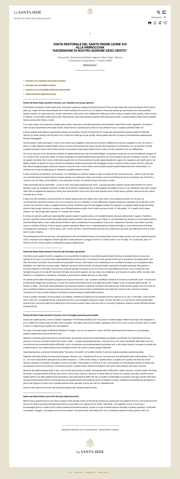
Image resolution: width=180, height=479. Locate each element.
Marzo (47, 18)
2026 (39, 18)
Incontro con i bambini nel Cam (40, 80)
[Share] (165, 23)
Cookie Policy (90, 472)
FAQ (70, 472)
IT (90, 33)
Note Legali (78, 472)
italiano (157, 18)
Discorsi (31, 18)
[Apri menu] (164, 12)
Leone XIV (19, 18)
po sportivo (60, 80)
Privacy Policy (103, 472)
